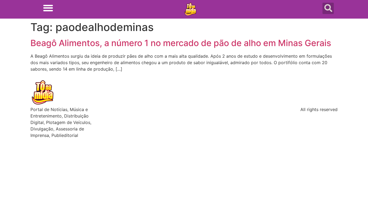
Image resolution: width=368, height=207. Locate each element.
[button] (48, 8)
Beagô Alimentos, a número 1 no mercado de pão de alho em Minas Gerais (180, 43)
